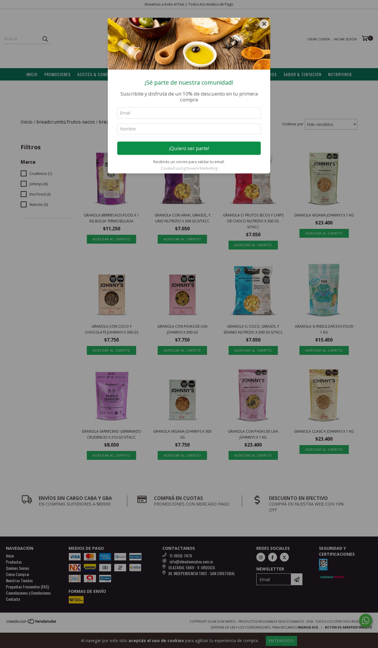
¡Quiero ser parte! (189, 148)
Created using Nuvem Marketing (189, 168)
